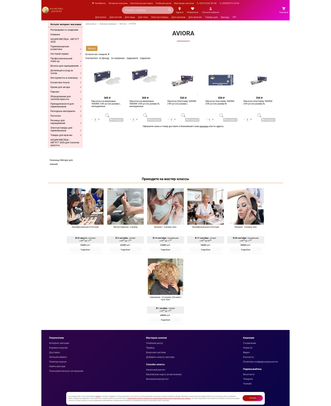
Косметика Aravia (60, 82)
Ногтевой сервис (59, 53)
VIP (234, 17)
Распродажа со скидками (64, 29)
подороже (145, 58)
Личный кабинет (58, 357)
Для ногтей (116, 17)
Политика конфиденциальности (260, 361)
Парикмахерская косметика (59, 47)
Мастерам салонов (184, 3)
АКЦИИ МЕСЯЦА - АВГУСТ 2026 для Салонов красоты (64, 142)
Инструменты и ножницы (64, 77)
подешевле (132, 58)
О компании (249, 343)
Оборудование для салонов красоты (60, 97)
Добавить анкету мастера (160, 357)
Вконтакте (248, 374)
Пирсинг (54, 91)
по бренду (104, 58)
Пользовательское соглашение (66, 371)
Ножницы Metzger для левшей (61, 162)
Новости (247, 347)
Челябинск (100, 3)
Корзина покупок (58, 347)
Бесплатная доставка (141, 3)
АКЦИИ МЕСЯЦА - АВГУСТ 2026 (64, 40)
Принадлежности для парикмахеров (62, 105)
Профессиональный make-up (61, 59)
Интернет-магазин (118, 3)
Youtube (247, 383)
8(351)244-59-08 (208, 3)
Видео (246, 352)
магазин (204, 126)
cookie (97, 396)
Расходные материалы (62, 111)
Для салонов (178, 17)
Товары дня (211, 17)
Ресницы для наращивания (57, 121)
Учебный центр (163, 3)
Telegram (248, 379)
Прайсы (150, 347)
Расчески (55, 115)
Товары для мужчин (61, 135)
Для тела (143, 17)
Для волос (100, 17)
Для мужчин (195, 17)
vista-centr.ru (90, 24)
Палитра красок (58, 361)
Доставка (54, 352)
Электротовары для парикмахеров (61, 129)
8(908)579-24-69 (230, 3)
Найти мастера (57, 366)
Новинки (55, 34)
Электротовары (159, 17)
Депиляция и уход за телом (61, 71)
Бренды (225, 17)
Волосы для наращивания (64, 65)
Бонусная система (156, 352)
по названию (118, 58)
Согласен (252, 398)
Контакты (248, 357)
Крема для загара (60, 87)
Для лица (130, 17)
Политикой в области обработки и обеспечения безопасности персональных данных (159, 398)
